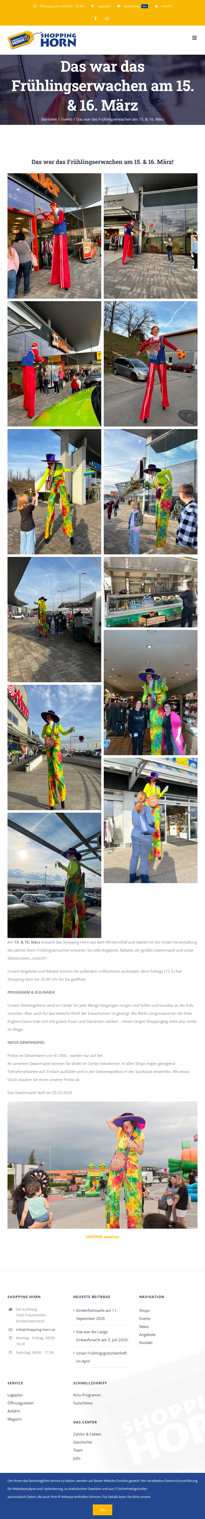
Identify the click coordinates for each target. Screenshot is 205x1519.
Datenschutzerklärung (181, 1480)
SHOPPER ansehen (103, 1236)
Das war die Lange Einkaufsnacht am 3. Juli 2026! (102, 1335)
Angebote (147, 1334)
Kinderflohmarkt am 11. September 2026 (97, 1314)
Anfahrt (14, 1410)
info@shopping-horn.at (35, 1329)
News (144, 1326)
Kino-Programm (87, 1394)
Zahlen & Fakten (87, 1434)
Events (144, 1318)
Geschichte (82, 1442)
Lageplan (15, 1394)
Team (78, 1450)
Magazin (15, 1418)
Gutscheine (82, 1402)
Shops (144, 1310)
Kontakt (145, 1342)
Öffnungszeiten (21, 1402)
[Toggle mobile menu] (195, 37)
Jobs (76, 1458)
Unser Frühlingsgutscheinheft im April (101, 1357)
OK (102, 1509)
